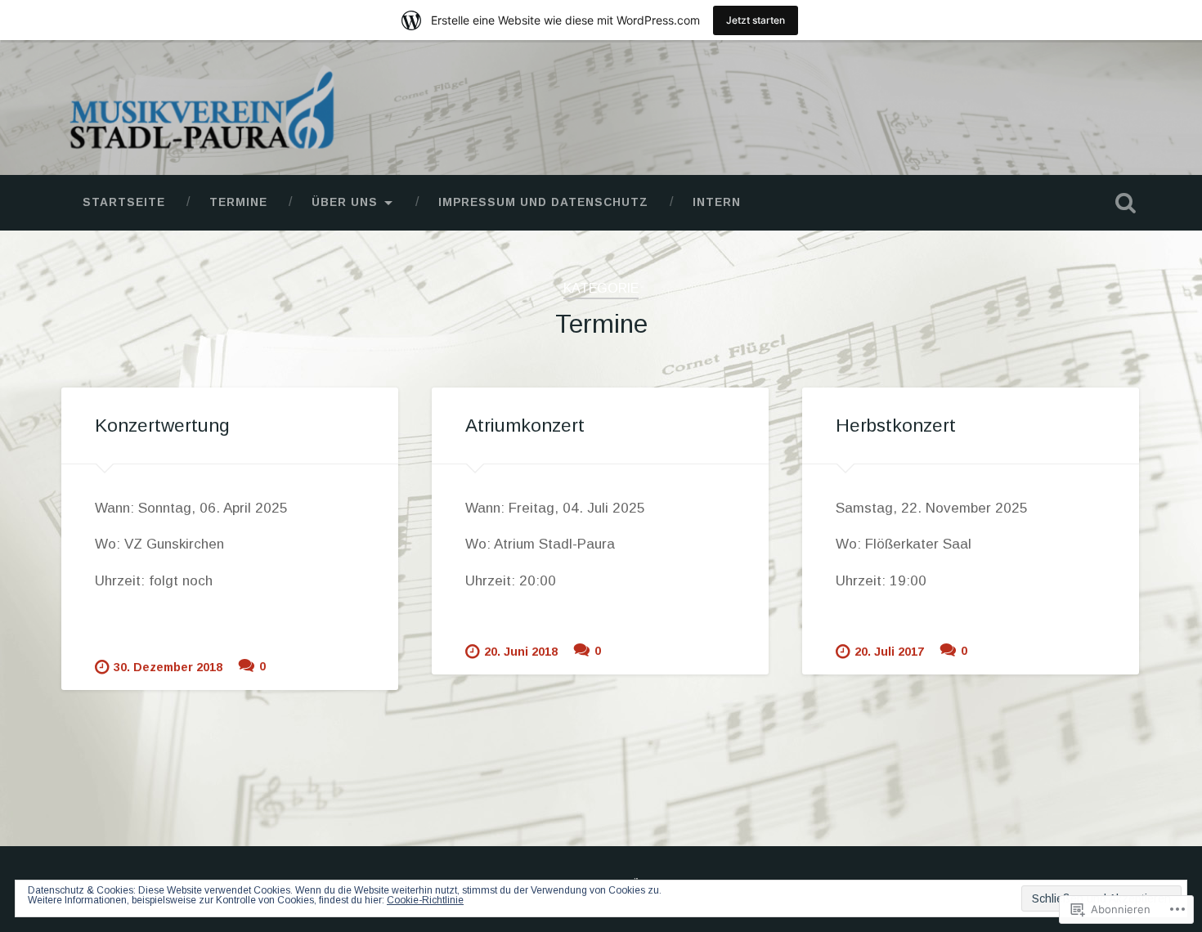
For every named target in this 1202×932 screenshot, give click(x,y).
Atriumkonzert (525, 425)
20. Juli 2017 (889, 651)
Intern (717, 202)
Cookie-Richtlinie (425, 900)
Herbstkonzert (896, 425)
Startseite (124, 202)
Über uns (345, 202)
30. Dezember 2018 (168, 667)
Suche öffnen (1126, 203)
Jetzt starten (755, 20)
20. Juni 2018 (521, 651)
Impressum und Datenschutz (543, 202)
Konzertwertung (162, 425)
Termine (238, 202)
